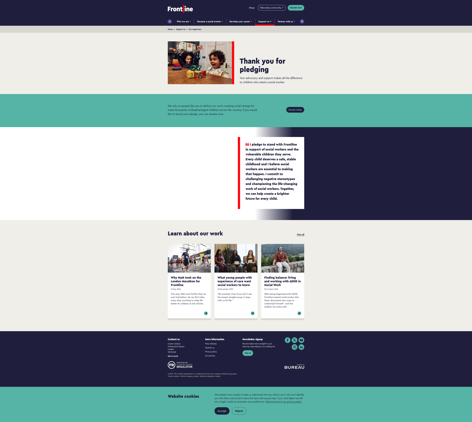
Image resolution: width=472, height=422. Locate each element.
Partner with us (285, 21)
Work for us (209, 347)
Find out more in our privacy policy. (284, 401)
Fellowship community (270, 7)
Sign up (248, 352)
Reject (239, 411)
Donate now (296, 7)
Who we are (183, 21)
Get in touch (173, 356)
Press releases (211, 343)
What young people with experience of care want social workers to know (235, 281)
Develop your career (239, 21)
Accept (222, 411)
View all (300, 234)
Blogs (252, 7)
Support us (263, 21)
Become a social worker (209, 21)
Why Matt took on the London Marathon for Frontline (186, 281)
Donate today (295, 109)
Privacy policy (211, 351)
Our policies (210, 355)
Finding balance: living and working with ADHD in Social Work (282, 281)
